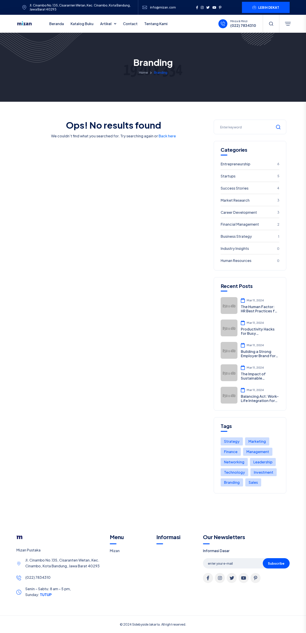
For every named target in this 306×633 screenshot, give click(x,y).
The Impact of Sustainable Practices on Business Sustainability (253, 376)
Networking (234, 462)
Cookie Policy (149, 627)
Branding (232, 482)
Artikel (106, 23)
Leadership (262, 462)
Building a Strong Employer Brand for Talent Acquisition (258, 353)
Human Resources (250, 260)
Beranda (56, 23)
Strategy (231, 441)
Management (257, 451)
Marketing (257, 441)
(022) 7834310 (38, 577)
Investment (263, 472)
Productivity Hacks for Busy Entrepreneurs (258, 331)
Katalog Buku (82, 23)
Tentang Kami (156, 23)
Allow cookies (267, 626)
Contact (130, 23)
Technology (234, 472)
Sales (253, 482)
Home (143, 72)
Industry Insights (250, 248)
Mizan (115, 550)
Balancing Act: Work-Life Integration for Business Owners (260, 398)
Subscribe (276, 563)
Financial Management (250, 224)
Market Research (250, 200)
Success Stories (250, 188)
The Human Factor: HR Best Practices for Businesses (259, 309)
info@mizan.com (163, 7)
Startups (250, 176)
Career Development (250, 212)
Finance (230, 451)
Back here (167, 136)
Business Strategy (250, 236)
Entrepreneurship (250, 164)
